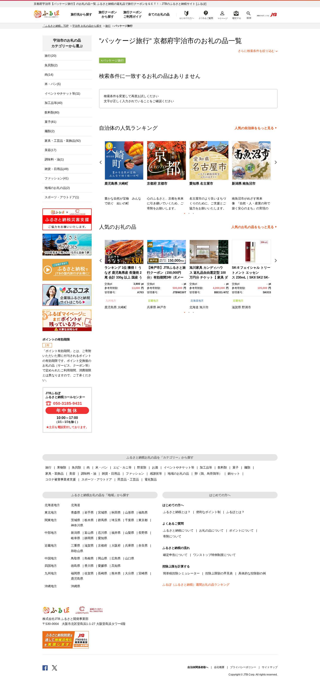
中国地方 (51, 558)
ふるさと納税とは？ (176, 512)
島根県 (89, 558)
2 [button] (189, 213)
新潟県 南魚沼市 (244, 183)
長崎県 (102, 573)
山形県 (129, 512)
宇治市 (184, 41)
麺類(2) (50, 131)
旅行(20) (50, 55)
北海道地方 (197, 300)
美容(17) (50, 150)
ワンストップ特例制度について (214, 555)
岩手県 (89, 512)
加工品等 (206, 467)
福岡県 (75, 573)
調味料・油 (88, 473)
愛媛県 (102, 565)
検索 (248, 14)
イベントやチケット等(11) (62, 93)
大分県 (129, 573)
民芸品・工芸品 (128, 479)
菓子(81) (50, 121)
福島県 (143, 512)
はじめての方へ (185, 14)
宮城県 (102, 512)
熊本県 (116, 573)
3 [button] (193, 213)
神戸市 (161, 307)
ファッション (135, 473)
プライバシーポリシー (243, 667)
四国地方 (51, 565)
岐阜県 (75, 538)
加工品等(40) (53, 103)
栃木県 (89, 520)
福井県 (116, 532)
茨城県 (75, 520)
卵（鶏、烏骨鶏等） (208, 473)
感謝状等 (156, 473)
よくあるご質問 (206, 14)
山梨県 (129, 532)
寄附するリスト (236, 14)
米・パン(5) (53, 84)
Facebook (45, 667)
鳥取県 (75, 558)
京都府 (102, 545)
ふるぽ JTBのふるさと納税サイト (47, 14)
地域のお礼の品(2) (57, 188)
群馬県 (102, 520)
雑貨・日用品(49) (57, 169)
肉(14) (49, 74)
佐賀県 (89, 573)
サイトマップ (270, 667)
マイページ (222, 14)
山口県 (129, 558)
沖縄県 (75, 586)
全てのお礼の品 (159, 14)
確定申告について (175, 555)
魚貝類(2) (51, 65)
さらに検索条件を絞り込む (256, 51)
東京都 (143, 520)
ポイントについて (241, 530)
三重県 (75, 545)
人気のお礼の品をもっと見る (252, 227)
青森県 (75, 512)
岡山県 (102, 558)
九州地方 (111, 300)
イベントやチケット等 (179, 467)
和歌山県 (77, 551)
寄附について (172, 536)
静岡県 (89, 538)
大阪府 (116, 545)
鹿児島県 (110, 307)
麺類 (247, 467)
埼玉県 (116, 520)
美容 (72, 473)
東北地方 (51, 512)
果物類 (61, 467)
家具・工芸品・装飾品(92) (63, 140)
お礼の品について (211, 530)
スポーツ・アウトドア (96, 479)
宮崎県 (143, 573)
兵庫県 (151, 307)
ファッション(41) (57, 178)
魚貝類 (76, 467)
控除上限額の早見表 (219, 573)
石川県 (102, 532)
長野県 (143, 532)
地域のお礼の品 (178, 473)
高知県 (116, 565)
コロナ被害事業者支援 (60, 479)
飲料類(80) (52, 112)
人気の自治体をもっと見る (254, 128)
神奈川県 (77, 525)
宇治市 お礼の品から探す (87, 25)
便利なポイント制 (208, 512)
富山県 (89, 532)
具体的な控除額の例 (252, 573)
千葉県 (129, 520)
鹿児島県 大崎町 (116, 183)
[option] (124, 177)
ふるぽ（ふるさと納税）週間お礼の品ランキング (195, 584)
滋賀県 (236, 307)
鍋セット (234, 473)
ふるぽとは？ (235, 512)
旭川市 (204, 307)
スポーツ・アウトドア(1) (62, 197)
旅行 (108, 25)
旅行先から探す (81, 14)
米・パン (101, 467)
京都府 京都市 (157, 183)
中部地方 (51, 532)
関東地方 (51, 520)
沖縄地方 (51, 586)
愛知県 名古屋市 (201, 183)
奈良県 (143, 545)
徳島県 (75, 565)
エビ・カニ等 (122, 467)
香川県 (89, 565)
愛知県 (102, 538)
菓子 (235, 467)
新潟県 (75, 532)
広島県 (116, 558)
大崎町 (122, 307)
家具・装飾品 (54, 473)
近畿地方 (153, 300)
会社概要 (219, 667)
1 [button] (184, 213)
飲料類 (222, 467)
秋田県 (116, 512)
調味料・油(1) (54, 159)
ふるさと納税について (178, 530)
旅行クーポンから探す (108, 14)
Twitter (54, 667)
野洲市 (246, 307)
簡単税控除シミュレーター (181, 573)
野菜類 (141, 467)
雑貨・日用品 (111, 473)
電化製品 (151, 479)
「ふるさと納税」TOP (55, 25)
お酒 (155, 467)
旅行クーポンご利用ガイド (132, 14)
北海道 (194, 307)
